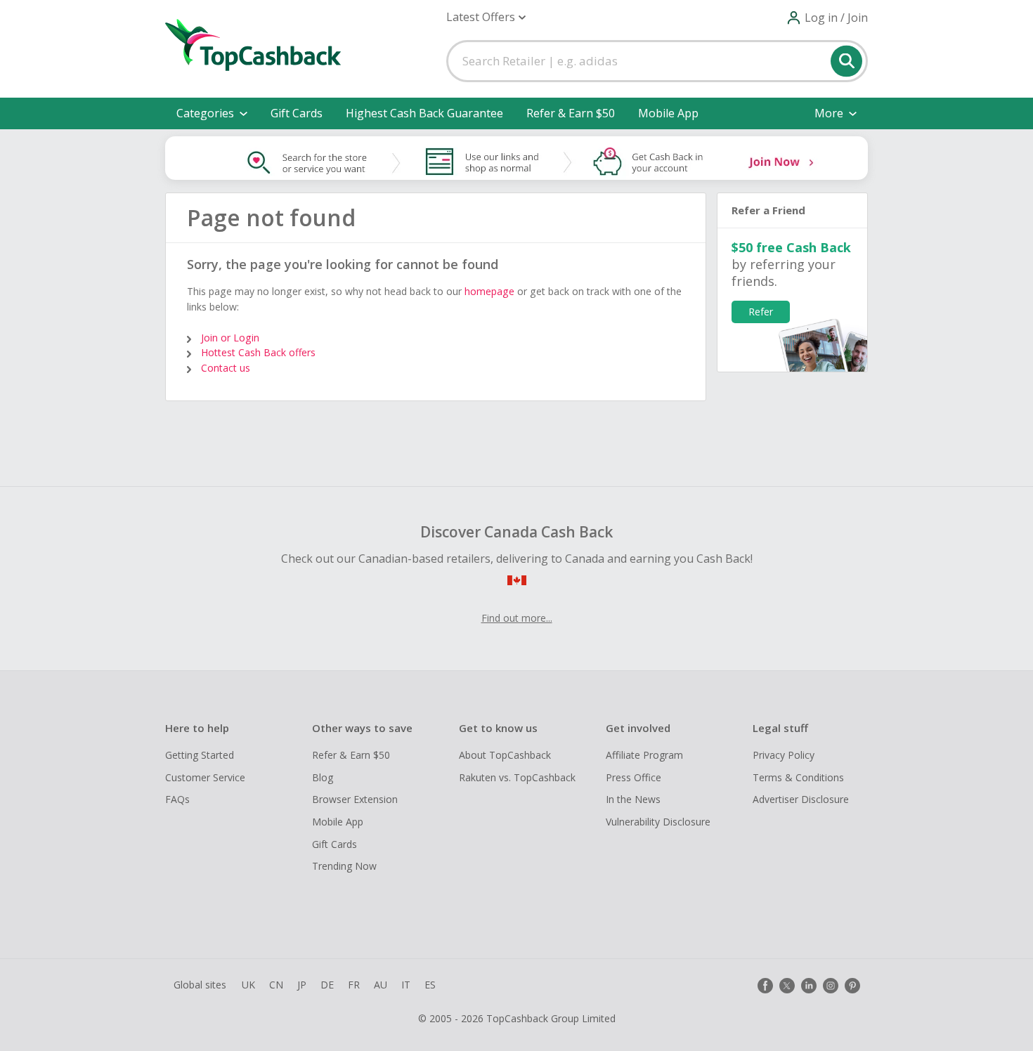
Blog (322, 777)
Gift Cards (297, 113)
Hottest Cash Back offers (258, 352)
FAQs (177, 799)
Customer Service (205, 777)
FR (354, 984)
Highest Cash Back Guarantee (424, 113)
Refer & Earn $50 (570, 113)
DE (327, 984)
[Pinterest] (852, 985)
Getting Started (199, 755)
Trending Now (344, 866)
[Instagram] (830, 985)
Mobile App (668, 113)
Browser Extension (355, 799)
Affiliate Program (644, 755)
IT (405, 984)
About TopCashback (505, 755)
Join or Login (230, 337)
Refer (760, 311)
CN (276, 984)
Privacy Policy (783, 755)
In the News (633, 799)
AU (380, 984)
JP (301, 984)
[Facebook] (765, 985)
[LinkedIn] (809, 985)
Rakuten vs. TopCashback (517, 777)
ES (430, 984)
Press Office (633, 777)
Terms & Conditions (798, 777)
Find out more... (516, 618)
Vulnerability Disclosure (658, 821)
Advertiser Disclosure (801, 799)
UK (248, 984)
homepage (489, 291)
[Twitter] (787, 985)
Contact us (225, 367)
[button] (486, 17)
